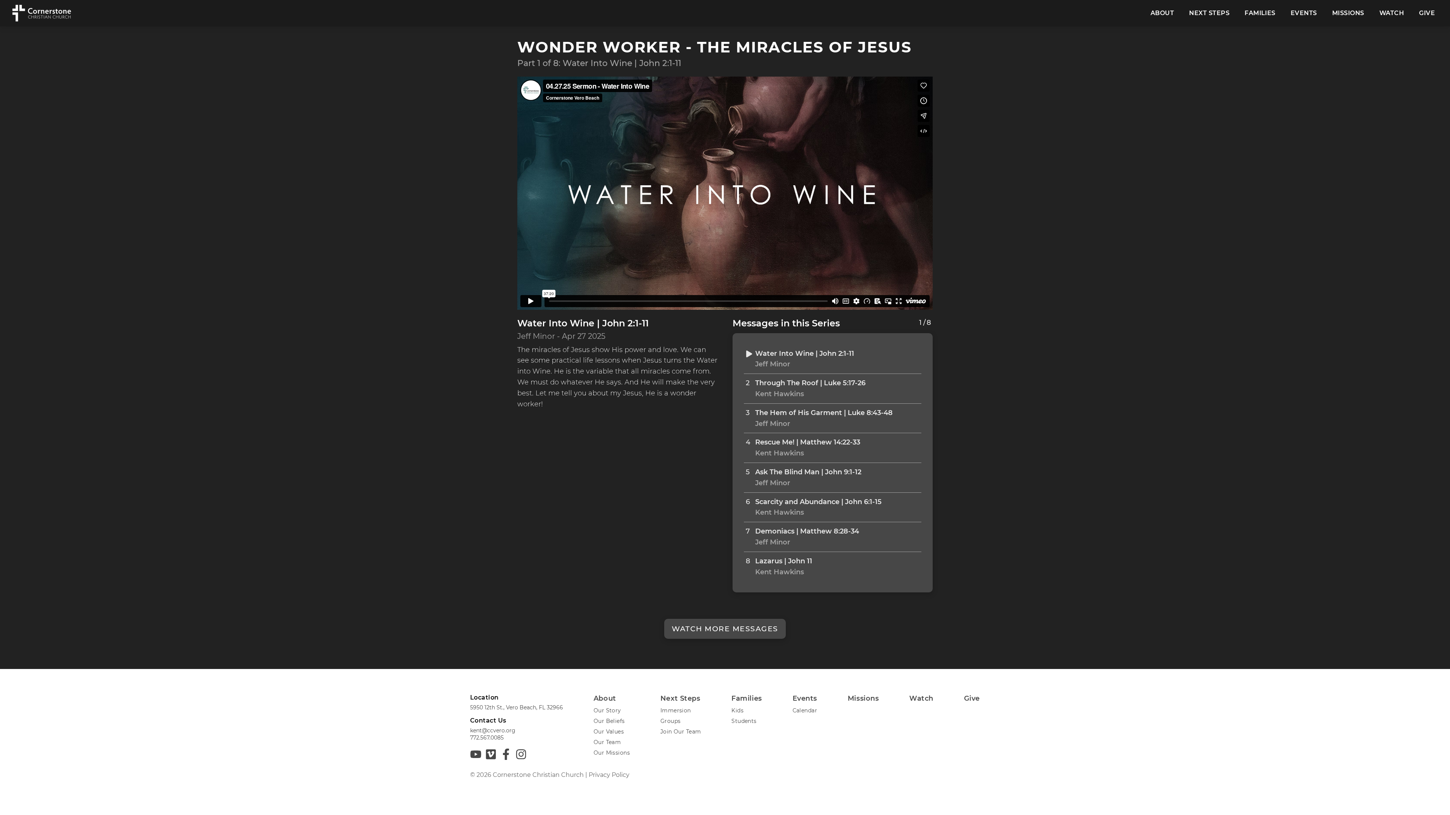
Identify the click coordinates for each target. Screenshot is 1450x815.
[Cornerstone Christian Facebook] (506, 754)
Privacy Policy (609, 774)
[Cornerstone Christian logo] (41, 13)
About (1162, 13)
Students (743, 721)
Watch (1391, 13)
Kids (737, 710)
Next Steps (1209, 13)
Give (1427, 13)
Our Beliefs (609, 721)
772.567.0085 (487, 737)
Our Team (607, 742)
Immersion (675, 710)
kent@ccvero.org (492, 730)
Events (1304, 13)
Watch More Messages (725, 628)
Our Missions (612, 752)
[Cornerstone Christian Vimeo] (491, 754)
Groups (670, 721)
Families (1260, 13)
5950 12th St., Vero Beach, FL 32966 (516, 707)
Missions (1348, 13)
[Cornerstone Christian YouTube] (475, 754)
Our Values (609, 731)
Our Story (607, 710)
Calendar (805, 710)
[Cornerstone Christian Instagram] (521, 754)
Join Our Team (680, 731)
